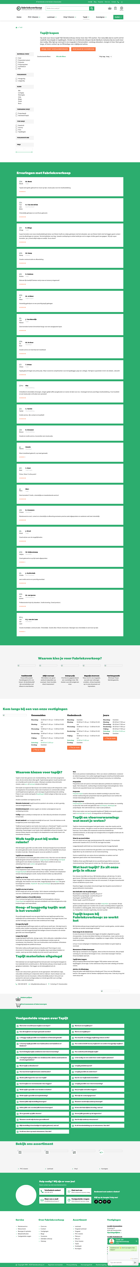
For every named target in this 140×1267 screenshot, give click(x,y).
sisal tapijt (61, 860)
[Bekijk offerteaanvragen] (115, 8)
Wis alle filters (61, 56)
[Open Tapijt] (89, 17)
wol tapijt (88, 813)
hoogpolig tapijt (21, 872)
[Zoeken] (91, 8)
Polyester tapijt (78, 793)
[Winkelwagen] (110, 8)
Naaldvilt (34, 884)
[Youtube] (100, 1202)
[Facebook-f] (96, 1202)
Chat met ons (76, 1190)
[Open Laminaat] (56, 17)
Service (20, 1220)
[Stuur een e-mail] (42, 1200)
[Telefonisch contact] (42, 1191)
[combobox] (67, 8)
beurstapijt (103, 805)
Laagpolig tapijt (45, 860)
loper (57, 881)
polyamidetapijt (45, 884)
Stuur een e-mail (51, 1199)
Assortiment (80, 1220)
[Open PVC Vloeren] (39, 17)
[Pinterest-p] (109, 1202)
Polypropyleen (77, 803)
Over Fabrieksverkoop (51, 1220)
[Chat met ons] (69, 1191)
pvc (26, 784)
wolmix (32, 864)
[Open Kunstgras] (106, 17)
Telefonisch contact (52, 1190)
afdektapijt (111, 805)
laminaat (32, 784)
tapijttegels (40, 794)
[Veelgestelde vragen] (69, 1200)
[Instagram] (105, 1202)
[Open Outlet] (121, 17)
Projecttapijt (20, 901)
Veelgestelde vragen (80, 1199)
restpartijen (105, 904)
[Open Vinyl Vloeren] (75, 17)
